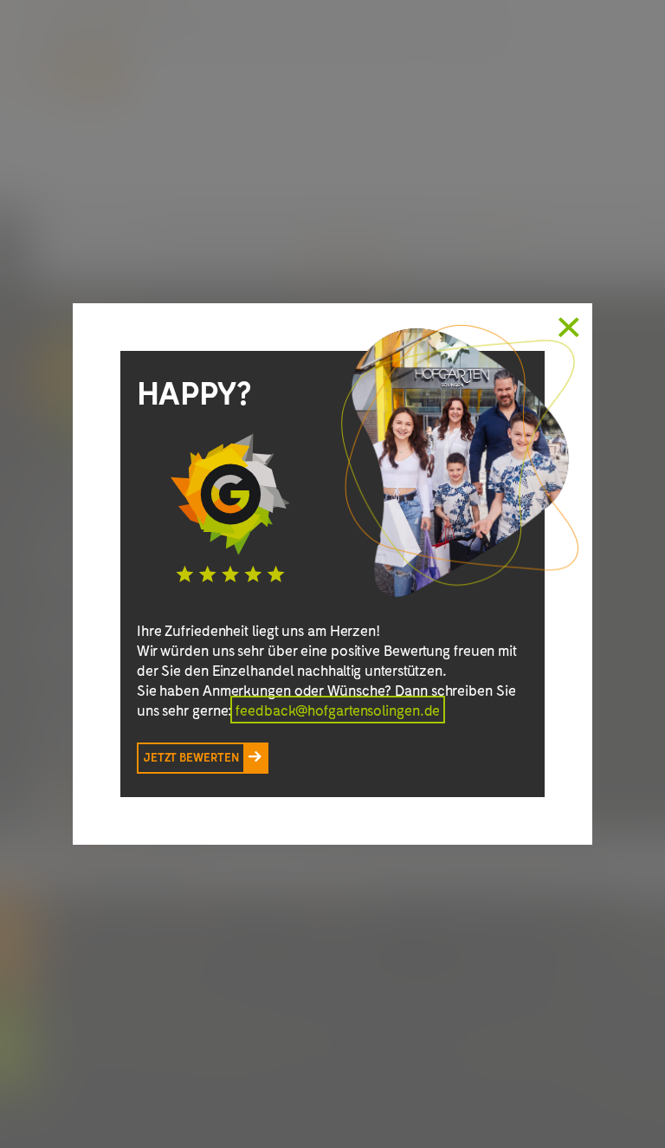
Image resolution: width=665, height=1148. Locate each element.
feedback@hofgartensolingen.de (338, 709)
